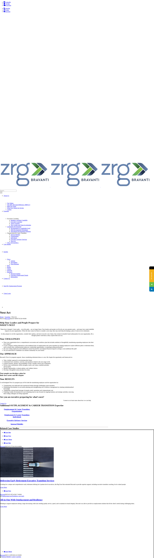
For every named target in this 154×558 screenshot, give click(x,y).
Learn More (3, 487)
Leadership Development (14, 226)
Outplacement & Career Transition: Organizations (17, 410)
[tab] (79, 432)
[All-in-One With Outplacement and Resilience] (12, 496)
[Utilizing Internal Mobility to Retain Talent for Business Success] (10, 556)
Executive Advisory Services (17, 420)
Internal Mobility (17, 424)
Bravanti (7, 318)
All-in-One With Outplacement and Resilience (21, 500)
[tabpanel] (77, 467)
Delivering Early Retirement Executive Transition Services (27, 480)
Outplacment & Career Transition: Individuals (17, 416)
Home (1, 317)
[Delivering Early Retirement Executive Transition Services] (27, 477)
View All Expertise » (13, 242)
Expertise (7, 317)
